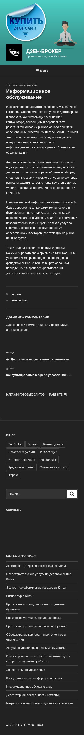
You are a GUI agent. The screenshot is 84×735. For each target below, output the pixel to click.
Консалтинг (20, 300)
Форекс (13, 475)
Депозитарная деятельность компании (33, 694)
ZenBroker (15, 444)
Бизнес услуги (53, 444)
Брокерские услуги (21, 452)
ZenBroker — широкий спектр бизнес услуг (36, 565)
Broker (32, 85)
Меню (44, 70)
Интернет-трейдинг (21, 459)
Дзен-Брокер (43, 50)
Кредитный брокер (21, 467)
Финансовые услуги (53, 467)
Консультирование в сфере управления (34, 678)
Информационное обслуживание (29, 686)
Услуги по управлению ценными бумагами (35, 647)
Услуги (16, 294)
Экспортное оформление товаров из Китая (36, 587)
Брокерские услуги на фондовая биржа (33, 617)
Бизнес (33, 444)
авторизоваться (17, 329)
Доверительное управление (25, 669)
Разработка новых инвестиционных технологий (39, 703)
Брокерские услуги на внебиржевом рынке (36, 626)
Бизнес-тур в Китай (19, 595)
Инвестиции (48, 452)
